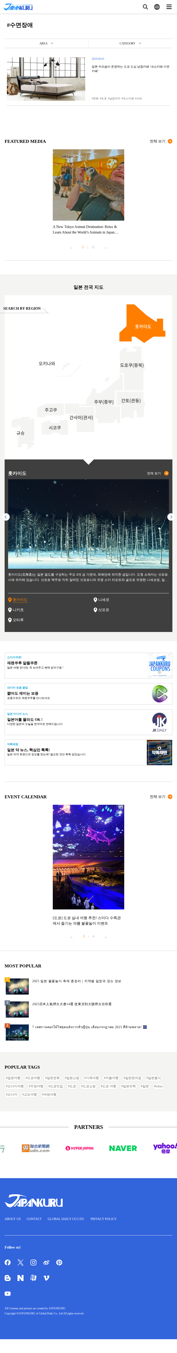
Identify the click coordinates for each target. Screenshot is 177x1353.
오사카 (12, 1094)
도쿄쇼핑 (89, 1086)
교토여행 (30, 1094)
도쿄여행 (33, 1078)
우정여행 (36, 1086)
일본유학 (129, 1086)
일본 (145, 1086)
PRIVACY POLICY (104, 1219)
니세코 (103, 600)
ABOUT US (13, 1219)
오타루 (18, 620)
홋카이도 (20, 600)
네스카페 (128, 98)
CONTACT (34, 1219)
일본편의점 (133, 1078)
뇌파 (139, 98)
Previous (71, 246)
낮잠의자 (114, 98)
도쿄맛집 (56, 1086)
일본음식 (154, 1078)
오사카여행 (16, 1086)
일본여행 (14, 1078)
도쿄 (104, 98)
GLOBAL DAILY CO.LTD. (66, 1219)
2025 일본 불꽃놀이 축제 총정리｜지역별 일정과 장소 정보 (76, 981)
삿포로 (103, 610)
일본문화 (53, 1078)
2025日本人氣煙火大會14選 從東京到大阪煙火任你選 (72, 1004)
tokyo (159, 1086)
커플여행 (112, 1078)
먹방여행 (50, 1094)
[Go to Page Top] (167, 1343)
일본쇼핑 (72, 1078)
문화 (96, 98)
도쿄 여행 (109, 1086)
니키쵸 (18, 610)
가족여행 (92, 1078)
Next (105, 246)
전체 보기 (157, 141)
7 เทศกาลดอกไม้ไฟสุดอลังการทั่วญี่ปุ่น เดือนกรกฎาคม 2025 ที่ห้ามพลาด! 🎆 (89, 1027)
